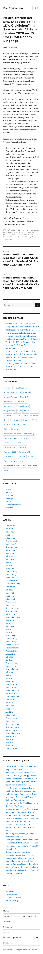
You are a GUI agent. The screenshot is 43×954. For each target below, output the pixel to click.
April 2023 (10, 632)
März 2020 (10, 715)
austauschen (22, 388)
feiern (26, 411)
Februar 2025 (11, 571)
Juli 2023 (9, 623)
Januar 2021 (11, 687)
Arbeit (8, 489)
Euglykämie (9, 411)
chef (7, 230)
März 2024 (10, 599)
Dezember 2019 (12, 724)
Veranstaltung (17, 461)
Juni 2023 (10, 626)
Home (6, 911)
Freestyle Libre (16, 234)
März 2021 (10, 681)
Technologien (10, 447)
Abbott (32, 230)
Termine (25, 230)
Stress (33, 438)
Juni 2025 (10, 559)
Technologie (7, 239)
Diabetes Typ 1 (21, 402)
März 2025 (10, 568)
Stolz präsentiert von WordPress (27, 950)
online (8, 502)
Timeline (7, 922)
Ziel (23, 466)
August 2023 (11, 620)
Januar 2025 (11, 574)
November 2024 (13, 581)
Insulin (26, 420)
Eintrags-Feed (12, 894)
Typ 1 (6, 461)
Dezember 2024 (12, 578)
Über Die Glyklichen (12, 938)
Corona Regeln (29, 232)
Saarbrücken (9, 424)
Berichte (9, 492)
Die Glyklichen (13, 8)
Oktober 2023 (11, 614)
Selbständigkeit (11, 438)
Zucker (6, 932)
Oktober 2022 (12, 651)
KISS (34, 420)
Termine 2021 (24, 452)
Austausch (9, 388)
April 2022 (10, 660)
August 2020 (11, 700)
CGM (18, 392)
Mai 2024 (10, 596)
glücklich (34, 415)
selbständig (29, 434)
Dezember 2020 (12, 690)
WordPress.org (12, 900)
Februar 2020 (11, 718)
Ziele (6, 470)
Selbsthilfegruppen (12, 434)
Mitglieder (7, 943)
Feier (19, 411)
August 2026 (11, 526)
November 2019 (12, 727)
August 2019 (11, 736)
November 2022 (13, 648)
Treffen (22, 457)
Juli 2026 (9, 529)
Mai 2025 (10, 562)
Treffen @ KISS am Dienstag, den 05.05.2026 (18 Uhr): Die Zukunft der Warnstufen (22, 366)
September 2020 (13, 697)
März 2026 (10, 538)
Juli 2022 (9, 657)
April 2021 (10, 678)
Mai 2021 (9, 675)
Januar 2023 (11, 642)
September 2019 (13, 733)
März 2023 (10, 636)
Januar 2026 (11, 544)
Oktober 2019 (11, 730)
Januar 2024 (11, 605)
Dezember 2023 (12, 608)
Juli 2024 (9, 590)
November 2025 (13, 547)
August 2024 (11, 587)
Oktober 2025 (12, 550)
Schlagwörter (9, 927)
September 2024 (13, 584)
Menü (36, 8)
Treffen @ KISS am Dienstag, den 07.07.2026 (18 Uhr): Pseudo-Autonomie (20, 345)
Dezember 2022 (12, 645)
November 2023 (12, 611)
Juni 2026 (10, 532)
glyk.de (17, 415)
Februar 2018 (11, 748)
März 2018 (10, 745)
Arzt (36, 230)
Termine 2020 (10, 452)
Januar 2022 (11, 666)
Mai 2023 (10, 629)
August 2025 (11, 553)
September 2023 (13, 617)
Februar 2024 (11, 602)
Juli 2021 (9, 672)
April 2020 (10, 712)
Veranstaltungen (11, 466)
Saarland (22, 424)
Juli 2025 (9, 556)
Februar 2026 (11, 541)
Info (6, 420)
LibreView (34, 237)
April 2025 (10, 565)
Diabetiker (8, 406)
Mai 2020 (10, 709)
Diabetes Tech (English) (19, 761)
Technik (7, 443)
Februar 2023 (11, 639)
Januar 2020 (11, 721)
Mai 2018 (9, 742)
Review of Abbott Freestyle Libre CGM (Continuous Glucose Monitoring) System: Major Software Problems (22, 812)
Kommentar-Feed (14, 897)
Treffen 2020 (32, 457)
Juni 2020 (10, 706)
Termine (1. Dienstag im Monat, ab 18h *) (20, 916)
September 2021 (13, 669)
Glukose (7, 415)
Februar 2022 (11, 663)
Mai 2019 (9, 739)
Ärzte (5, 232)
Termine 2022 (10, 457)
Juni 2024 (10, 593)
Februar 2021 (11, 684)
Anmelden (10, 891)
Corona (20, 232)
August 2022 (11, 654)
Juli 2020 (9, 703)
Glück (25, 415)
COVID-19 (6, 234)
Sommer (24, 438)
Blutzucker (9, 392)
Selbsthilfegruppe (12, 429)
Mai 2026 (10, 535)
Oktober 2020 (12, 694)
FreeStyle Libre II (24, 237)
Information (15, 420)
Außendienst (12, 232)
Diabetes (8, 402)
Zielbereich (32, 466)
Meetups (9, 498)
